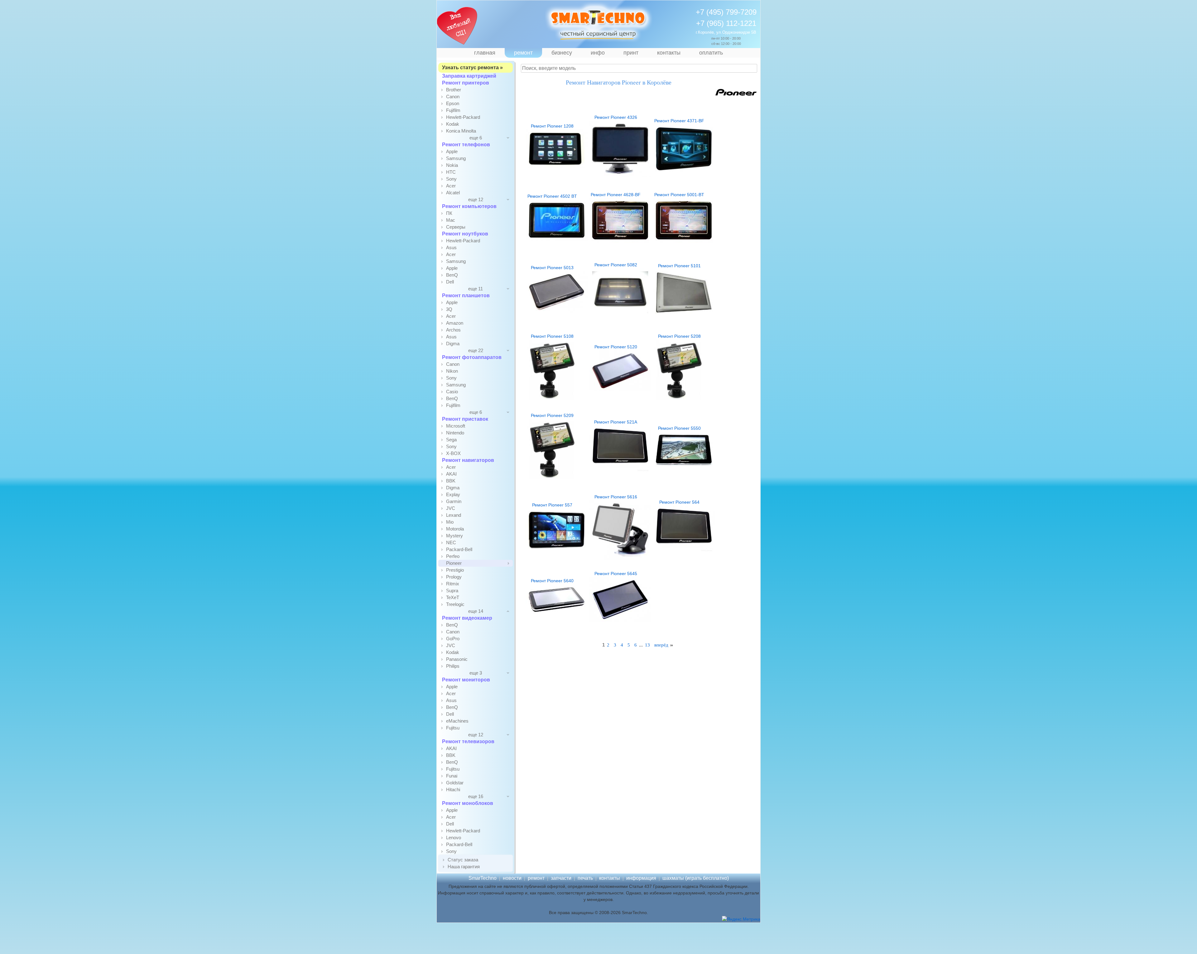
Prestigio (455, 570)
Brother (453, 89)
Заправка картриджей (469, 76)
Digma (452, 343)
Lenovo (453, 837)
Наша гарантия (464, 866)
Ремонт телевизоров (468, 741)
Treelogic (455, 604)
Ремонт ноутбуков (465, 233)
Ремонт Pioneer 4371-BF (679, 120)
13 (647, 644)
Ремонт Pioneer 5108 (552, 336)
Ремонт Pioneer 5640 (552, 580)
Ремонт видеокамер (467, 618)
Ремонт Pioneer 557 (552, 504)
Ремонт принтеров (465, 82)
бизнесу (561, 53)
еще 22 (475, 350)
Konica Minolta (461, 130)
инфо (598, 53)
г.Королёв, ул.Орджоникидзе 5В (726, 32)
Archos (453, 329)
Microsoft (455, 426)
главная (484, 53)
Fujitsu (452, 727)
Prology (454, 576)
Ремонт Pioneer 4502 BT (552, 196)
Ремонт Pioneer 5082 (615, 264)
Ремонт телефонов (466, 144)
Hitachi (453, 789)
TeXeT (452, 597)
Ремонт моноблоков (467, 803)
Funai (451, 775)
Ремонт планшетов (466, 295)
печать (585, 878)
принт (630, 53)
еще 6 (475, 137)
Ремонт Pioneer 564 (679, 502)
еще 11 (475, 288)
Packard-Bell (459, 549)
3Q (449, 309)
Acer (451, 185)
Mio (450, 522)
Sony (451, 179)
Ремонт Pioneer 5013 (552, 267)
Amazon (454, 323)
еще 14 (475, 611)
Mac (450, 220)
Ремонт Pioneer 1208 (552, 125)
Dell (450, 281)
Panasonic (457, 659)
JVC (450, 508)
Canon (452, 96)
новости (512, 878)
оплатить (711, 53)
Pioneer (454, 563)
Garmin (453, 501)
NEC (451, 542)
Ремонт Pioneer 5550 (679, 428)
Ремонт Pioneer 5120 (615, 346)
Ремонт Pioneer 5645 (615, 573)
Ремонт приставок (465, 419)
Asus (451, 247)
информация (641, 878)
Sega (451, 439)
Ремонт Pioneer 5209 (552, 415)
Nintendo (455, 432)
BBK (450, 480)
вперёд (662, 644)
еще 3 (475, 673)
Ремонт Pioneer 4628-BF (616, 194)
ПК (449, 213)
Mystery (454, 535)
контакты (668, 53)
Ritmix (452, 583)
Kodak (452, 124)
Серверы (455, 227)
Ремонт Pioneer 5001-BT (679, 194)
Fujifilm (453, 110)
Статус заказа (463, 859)
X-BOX (453, 453)
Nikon (452, 371)
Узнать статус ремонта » (472, 67)
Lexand (453, 515)
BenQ (452, 275)
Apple (452, 151)
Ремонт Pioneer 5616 (615, 496)
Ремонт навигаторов (468, 460)
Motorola (455, 528)
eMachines (457, 721)
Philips (452, 666)
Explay (453, 494)
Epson (452, 103)
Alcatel (453, 192)
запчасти (561, 878)
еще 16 (475, 796)
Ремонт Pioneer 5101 (679, 265)
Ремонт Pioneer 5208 (679, 336)
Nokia (452, 165)
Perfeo (452, 556)
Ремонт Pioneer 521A (615, 421)
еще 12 (475, 199)
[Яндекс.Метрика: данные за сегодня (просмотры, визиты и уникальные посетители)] (741, 919)
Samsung (456, 158)
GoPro (452, 638)
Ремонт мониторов (466, 679)
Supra (452, 590)
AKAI (451, 474)
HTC (451, 172)
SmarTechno (483, 878)
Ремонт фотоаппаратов (472, 357)
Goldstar (455, 782)
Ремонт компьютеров (469, 206)
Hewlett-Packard (463, 117)
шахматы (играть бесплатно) (695, 878)
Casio (452, 391)
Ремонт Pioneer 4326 (615, 117)
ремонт (523, 53)
